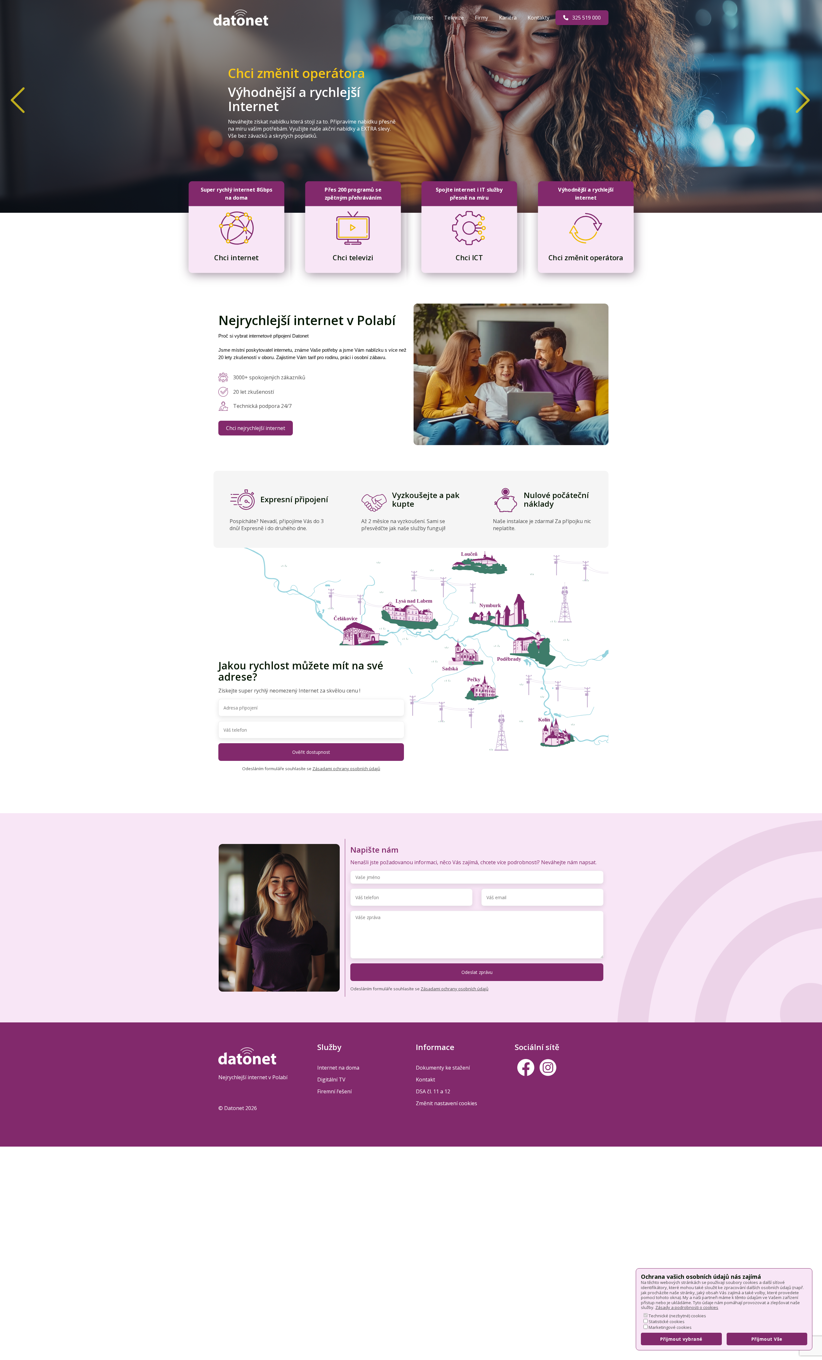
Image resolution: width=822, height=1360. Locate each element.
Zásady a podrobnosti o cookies (686, 1307)
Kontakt (425, 1079)
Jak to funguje (301, 152)
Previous (8, 90)
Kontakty (539, 17)
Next (793, 90)
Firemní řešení (334, 1091)
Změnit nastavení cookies (446, 1103)
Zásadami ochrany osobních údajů (346, 768)
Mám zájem (249, 151)
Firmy (482, 17)
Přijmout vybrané (681, 1339)
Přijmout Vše (767, 1339)
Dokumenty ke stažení (443, 1067)
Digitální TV (331, 1079)
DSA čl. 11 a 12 (433, 1091)
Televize (454, 17)
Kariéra (508, 17)
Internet (423, 17)
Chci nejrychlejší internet (255, 428)
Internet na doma (338, 1067)
